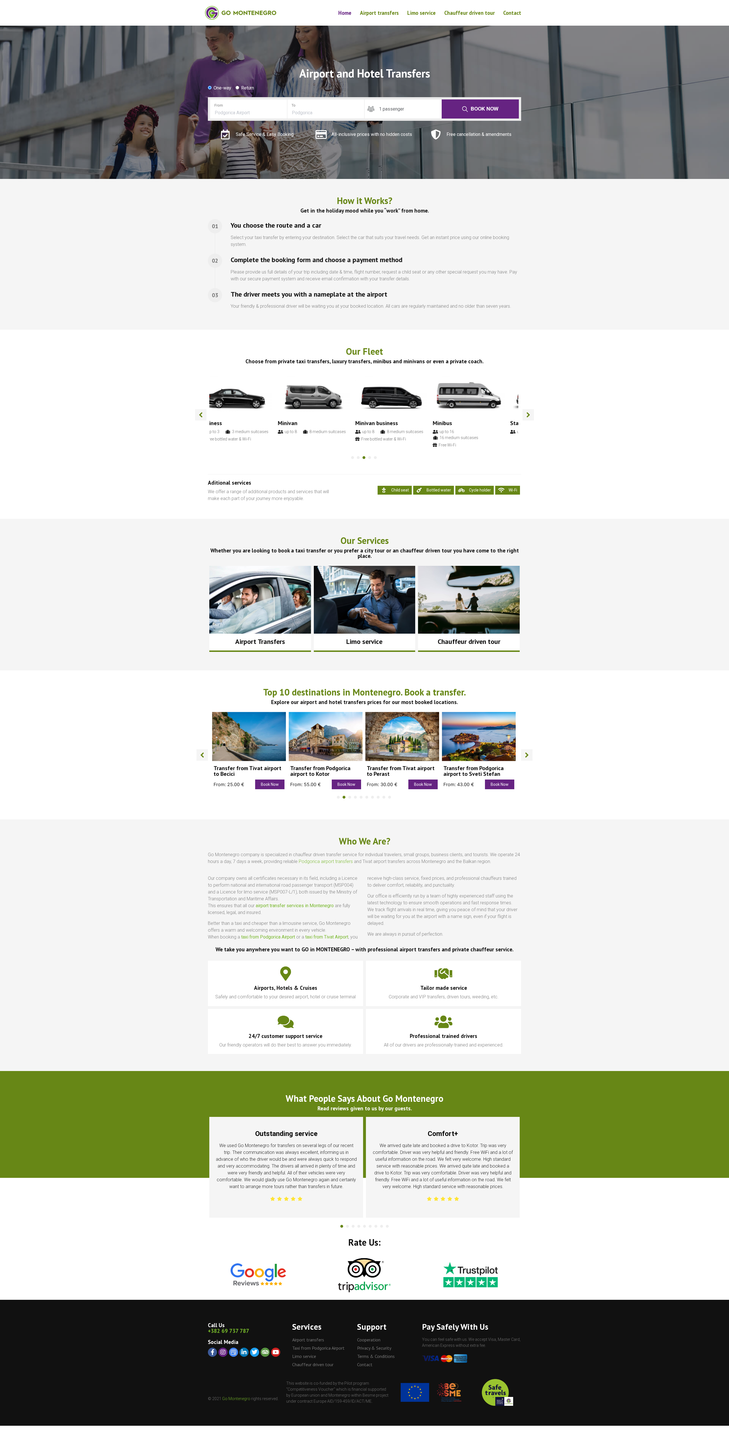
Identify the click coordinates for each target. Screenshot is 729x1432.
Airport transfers (379, 12)
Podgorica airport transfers (326, 861)
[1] (342, 1226)
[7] (376, 1226)
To (294, 105)
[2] (347, 1226)
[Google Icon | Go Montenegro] (233, 1352)
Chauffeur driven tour (469, 12)
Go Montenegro (236, 1398)
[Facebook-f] (212, 1352)
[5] (364, 1226)
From (218, 105)
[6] (370, 1226)
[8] (381, 1226)
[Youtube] (275, 1352)
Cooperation (368, 1340)
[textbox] (248, 113)
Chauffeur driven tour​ (469, 641)
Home (344, 12)
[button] (200, 415)
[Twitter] (254, 1352)
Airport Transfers (260, 641)
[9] (387, 1226)
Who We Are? (364, 841)
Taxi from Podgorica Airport (318, 1348)
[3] (353, 1226)
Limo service (421, 12)
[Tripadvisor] (265, 1352)
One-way (222, 88)
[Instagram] (223, 1352)
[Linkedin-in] (244, 1352)
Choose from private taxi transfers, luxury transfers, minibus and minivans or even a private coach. (364, 361)
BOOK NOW (484, 108)
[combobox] (248, 113)
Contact (512, 12)
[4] (359, 1226)
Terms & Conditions (376, 1356)
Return (247, 88)
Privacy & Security (374, 1348)
